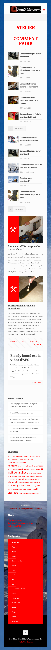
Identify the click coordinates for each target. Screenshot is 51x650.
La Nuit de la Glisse (18, 589)
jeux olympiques (17, 469)
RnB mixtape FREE (14, 526)
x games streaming (35, 493)
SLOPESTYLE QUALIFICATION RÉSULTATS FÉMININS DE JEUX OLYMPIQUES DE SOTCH (24, 420)
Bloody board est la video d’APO (25, 357)
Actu (13, 547)
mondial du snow (16, 476)
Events (14, 570)
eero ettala (37, 463)
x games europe (24, 493)
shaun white (14, 482)
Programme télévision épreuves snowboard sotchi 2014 (24, 429)
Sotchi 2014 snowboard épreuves (21, 413)
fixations (15, 575)
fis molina (12, 465)
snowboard (24, 482)
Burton (23, 463)
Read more (37, 383)
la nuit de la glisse (25, 470)
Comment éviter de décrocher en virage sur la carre (30, 70)
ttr (12, 489)
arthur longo (11, 459)
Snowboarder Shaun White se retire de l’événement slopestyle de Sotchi (23, 439)
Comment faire (17, 561)
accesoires (15, 542)
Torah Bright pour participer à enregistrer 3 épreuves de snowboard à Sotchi (24, 405)
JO (13, 584)
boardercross (14, 462)
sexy (37, 479)
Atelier (14, 552)
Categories (13, 341)
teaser (14, 607)
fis (41, 463)
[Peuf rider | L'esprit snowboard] (25, 9)
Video (14, 617)
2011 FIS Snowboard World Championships (25, 456)
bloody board (28, 459)
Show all (38, 344)
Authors (32, 341)
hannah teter (32, 466)
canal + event (30, 463)
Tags (22, 341)
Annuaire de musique (15, 520)
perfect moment (15, 479)
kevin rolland (35, 469)
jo (23, 469)
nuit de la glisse (34, 476)
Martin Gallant (33, 473)
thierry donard (19, 485)
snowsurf (32, 482)
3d (8, 456)
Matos (14, 593)
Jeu (13, 579)
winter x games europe (29, 489)
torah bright (34, 486)
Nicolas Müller (25, 476)
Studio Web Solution (26, 642)
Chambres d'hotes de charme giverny (20, 523)
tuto (14, 489)
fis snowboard (23, 466)
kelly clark (27, 469)
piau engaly (32, 479)
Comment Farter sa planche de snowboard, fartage (29, 100)
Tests (14, 612)
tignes (28, 486)
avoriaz (17, 459)
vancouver (18, 489)
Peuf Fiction (24, 479)
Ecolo (14, 565)
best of (21, 459)
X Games (15, 621)
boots (14, 556)
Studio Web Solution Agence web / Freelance (25, 509)
